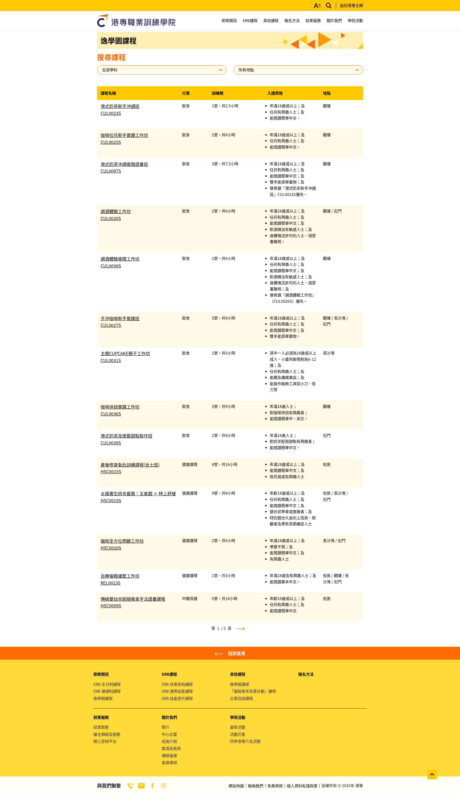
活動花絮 (237, 734)
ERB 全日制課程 (107, 684)
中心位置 (169, 734)
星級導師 (169, 762)
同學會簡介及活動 (245, 741)
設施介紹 (169, 741)
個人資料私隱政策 (302, 786)
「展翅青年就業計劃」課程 (253, 691)
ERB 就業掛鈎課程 (177, 684)
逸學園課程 (103, 698)
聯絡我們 (255, 786)
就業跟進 (101, 727)
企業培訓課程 (241, 698)
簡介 (165, 727)
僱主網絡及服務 (106, 734)
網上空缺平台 (104, 741)
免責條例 (275, 786)
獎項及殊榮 (171, 748)
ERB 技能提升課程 (177, 698)
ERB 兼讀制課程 (107, 691)
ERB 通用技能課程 (177, 691)
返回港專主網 (351, 5)
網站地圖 (236, 786)
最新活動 (237, 727)
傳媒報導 (169, 755)
